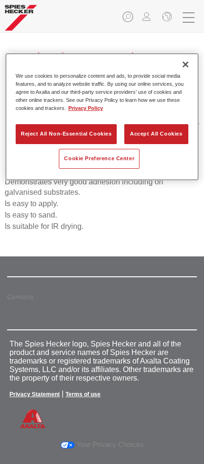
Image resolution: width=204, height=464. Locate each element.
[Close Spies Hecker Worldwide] (166, 17)
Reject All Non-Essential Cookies (66, 133)
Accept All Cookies (156, 133)
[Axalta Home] (21, 21)
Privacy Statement (34, 394)
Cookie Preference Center (99, 158)
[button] (128, 19)
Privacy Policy (85, 108)
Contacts (20, 296)
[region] (102, 117)
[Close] (185, 64)
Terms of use (83, 394)
